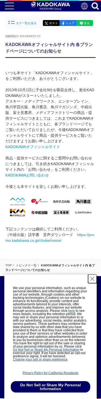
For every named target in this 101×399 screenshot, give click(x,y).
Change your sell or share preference (40, 359)
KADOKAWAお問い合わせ (27, 175)
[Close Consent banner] (92, 278)
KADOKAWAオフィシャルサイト (32, 147)
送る (87, 23)
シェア (70, 23)
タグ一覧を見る (26, 23)
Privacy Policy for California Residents (50, 373)
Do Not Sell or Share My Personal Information (46, 349)
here (71, 310)
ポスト (53, 23)
